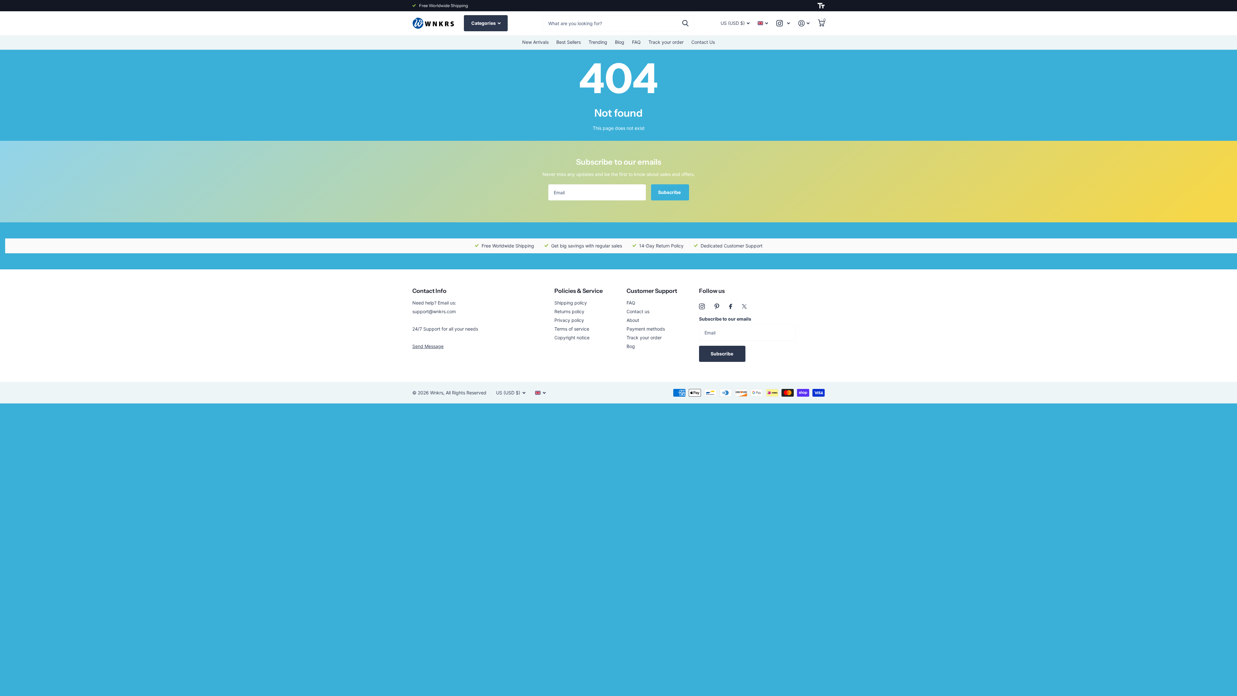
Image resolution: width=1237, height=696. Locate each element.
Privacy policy (569, 320)
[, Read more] (783, 23)
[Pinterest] (716, 306)
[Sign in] (804, 23)
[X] (744, 306)
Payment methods (646, 329)
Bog (631, 346)
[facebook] (730, 306)
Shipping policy (570, 302)
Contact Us (703, 42)
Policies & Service (578, 291)
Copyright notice (572, 337)
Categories (484, 23)
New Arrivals (535, 42)
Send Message (428, 346)
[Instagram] (702, 306)
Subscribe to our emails (725, 319)
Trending (598, 42)
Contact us (638, 311)
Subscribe (670, 192)
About (633, 320)
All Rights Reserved (466, 392)
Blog (619, 42)
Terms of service (571, 329)
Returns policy (569, 311)
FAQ (636, 42)
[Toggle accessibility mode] (821, 6)
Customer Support (652, 291)
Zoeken (685, 23)
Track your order (666, 42)
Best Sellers (568, 42)
